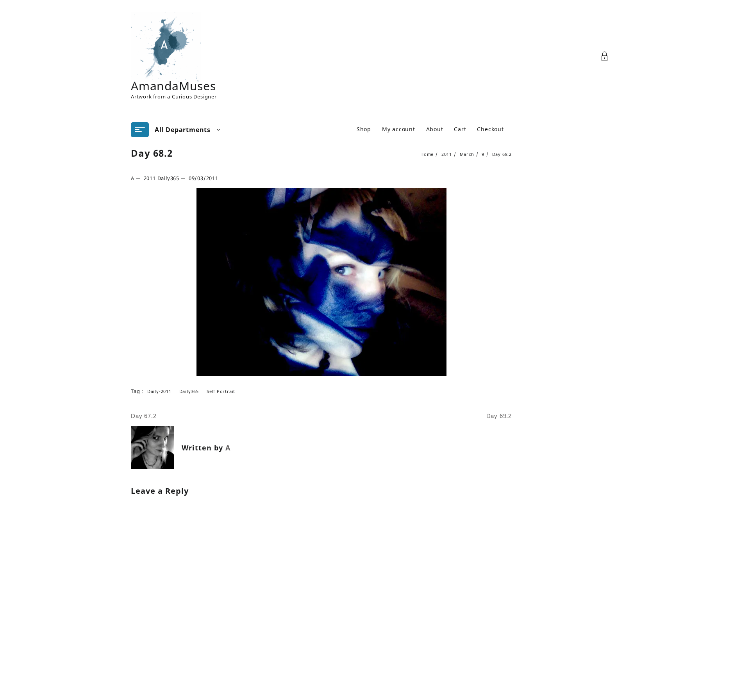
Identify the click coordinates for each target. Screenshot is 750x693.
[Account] (608, 56)
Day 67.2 (143, 416)
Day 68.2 (152, 152)
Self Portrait (221, 391)
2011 (150, 178)
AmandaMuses (173, 86)
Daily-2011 (159, 391)
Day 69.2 (499, 416)
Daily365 (168, 178)
